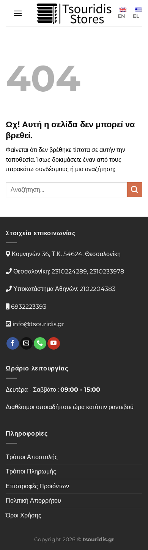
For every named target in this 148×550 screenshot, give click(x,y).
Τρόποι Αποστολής (32, 457)
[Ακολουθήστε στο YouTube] (53, 343)
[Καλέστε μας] (40, 343)
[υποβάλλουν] (134, 189)
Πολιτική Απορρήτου (33, 500)
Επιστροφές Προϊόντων (37, 486)
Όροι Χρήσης (23, 515)
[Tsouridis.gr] (74, 13)
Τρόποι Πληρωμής (31, 471)
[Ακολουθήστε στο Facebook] (12, 343)
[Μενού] (17, 13)
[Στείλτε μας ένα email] (26, 343)
